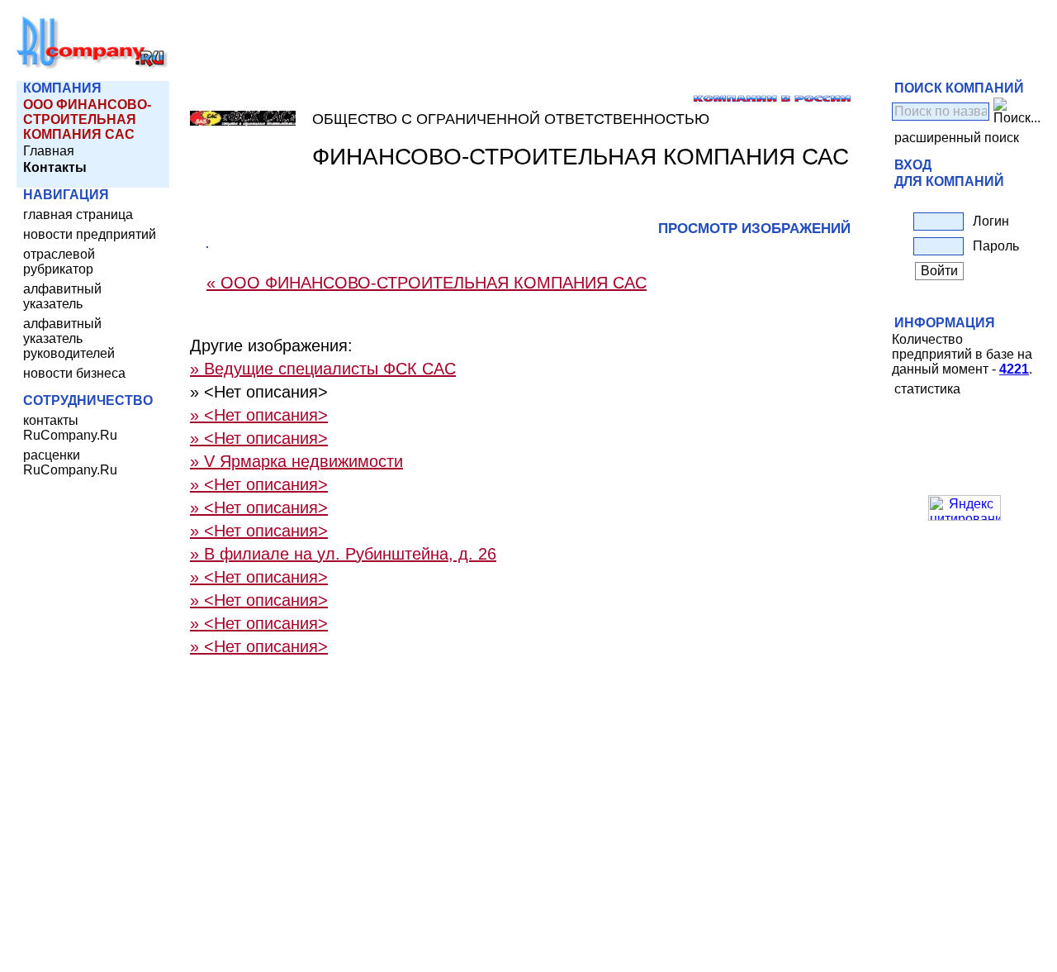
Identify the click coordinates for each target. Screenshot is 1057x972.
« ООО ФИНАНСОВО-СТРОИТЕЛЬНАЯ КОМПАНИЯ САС (426, 283)
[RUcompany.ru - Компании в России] (92, 66)
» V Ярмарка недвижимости (296, 461)
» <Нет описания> (259, 415)
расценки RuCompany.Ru (70, 462)
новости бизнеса (74, 373)
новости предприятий (89, 234)
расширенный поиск (956, 138)
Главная (48, 151)
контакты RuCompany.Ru (70, 427)
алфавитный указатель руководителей (69, 338)
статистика (927, 389)
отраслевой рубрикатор (59, 261)
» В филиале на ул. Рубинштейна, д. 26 (343, 554)
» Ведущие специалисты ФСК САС (323, 369)
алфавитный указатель (62, 296)
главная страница (78, 214)
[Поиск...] (1016, 112)
